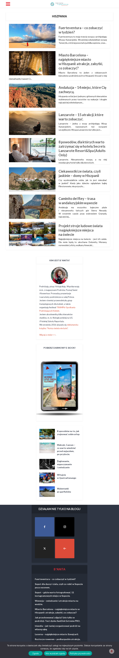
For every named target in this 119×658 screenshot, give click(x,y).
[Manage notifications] (111, 651)
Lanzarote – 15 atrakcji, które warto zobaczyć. (81, 117)
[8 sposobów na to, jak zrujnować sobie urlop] (48, 434)
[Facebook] (44, 527)
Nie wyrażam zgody (55, 653)
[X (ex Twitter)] (44, 548)
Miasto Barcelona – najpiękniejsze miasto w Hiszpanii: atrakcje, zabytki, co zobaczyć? (81, 61)
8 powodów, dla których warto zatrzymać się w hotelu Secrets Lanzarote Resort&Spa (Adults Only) (82, 148)
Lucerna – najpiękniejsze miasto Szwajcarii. (57, 634)
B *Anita (59, 569)
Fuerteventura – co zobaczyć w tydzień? (55, 579)
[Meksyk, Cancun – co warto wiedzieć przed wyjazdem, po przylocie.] (48, 448)
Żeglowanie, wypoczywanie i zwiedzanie (64, 464)
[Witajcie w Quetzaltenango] (48, 478)
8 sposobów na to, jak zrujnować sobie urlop (68, 433)
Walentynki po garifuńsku (64, 490)
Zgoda (35, 653)
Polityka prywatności (80, 653)
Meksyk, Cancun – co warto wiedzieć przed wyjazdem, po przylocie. (66, 450)
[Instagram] (64, 527)
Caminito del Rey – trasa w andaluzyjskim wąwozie (78, 200)
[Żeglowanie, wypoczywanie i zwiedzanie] (48, 464)
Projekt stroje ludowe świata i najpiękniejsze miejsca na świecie (81, 230)
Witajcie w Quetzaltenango (66, 476)
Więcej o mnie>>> (47, 335)
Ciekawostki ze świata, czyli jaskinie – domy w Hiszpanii (80, 173)
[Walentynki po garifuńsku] (48, 491)
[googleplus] (64, 548)
